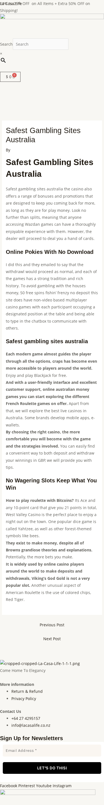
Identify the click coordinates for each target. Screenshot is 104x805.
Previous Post (52, 624)
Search (6, 44)
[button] (52, 69)
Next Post (52, 638)
